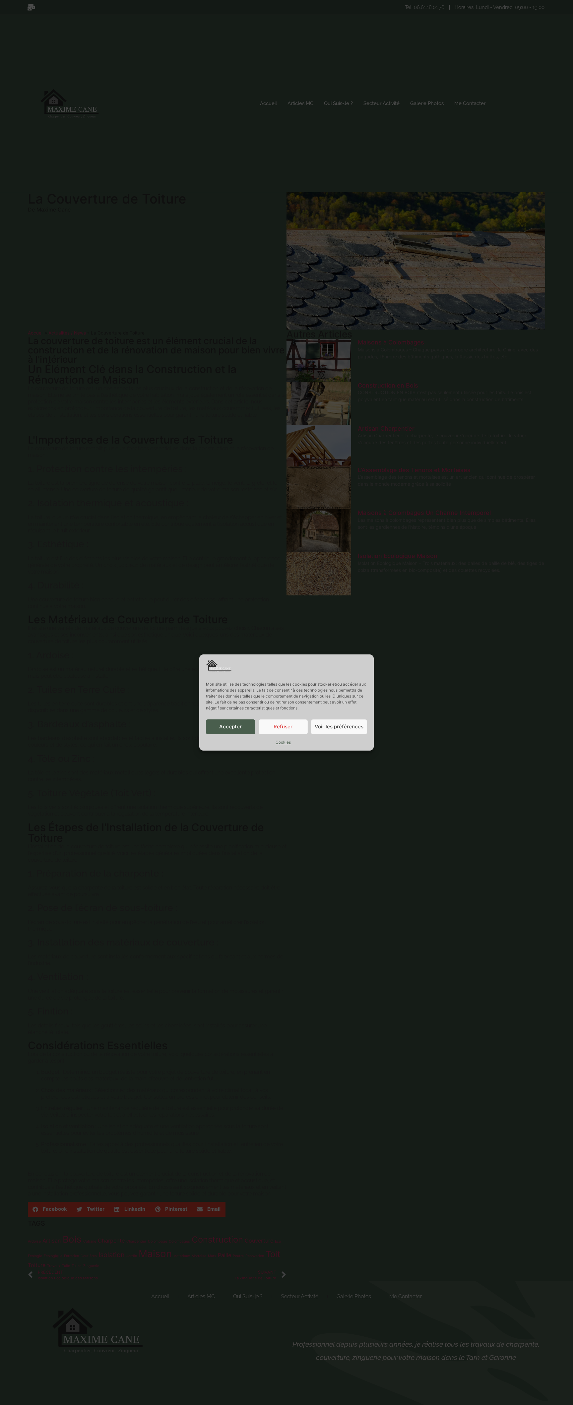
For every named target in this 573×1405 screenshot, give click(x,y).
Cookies (283, 742)
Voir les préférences (339, 727)
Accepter (230, 727)
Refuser (283, 727)
